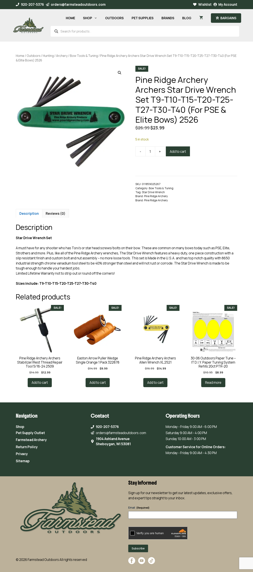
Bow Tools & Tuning (84, 55)
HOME (70, 18)
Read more (213, 382)
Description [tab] (29, 213)
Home (20, 55)
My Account (227, 4)
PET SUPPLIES (143, 18)
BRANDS (167, 18)
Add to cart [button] (40, 382)
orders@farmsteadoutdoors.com (78, 4)
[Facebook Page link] (131, 562)
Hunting (48, 55)
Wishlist (204, 4)
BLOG (186, 18)
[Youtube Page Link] (141, 562)
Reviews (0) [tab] (55, 213)
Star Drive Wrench (153, 192)
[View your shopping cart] (201, 18)
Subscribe (138, 548)
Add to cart (178, 151)
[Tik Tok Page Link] (151, 562)
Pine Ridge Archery (156, 196)
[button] (119, 72)
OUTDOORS (114, 18)
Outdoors (34, 55)
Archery (62, 55)
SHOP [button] (87, 18)
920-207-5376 (32, 4)
